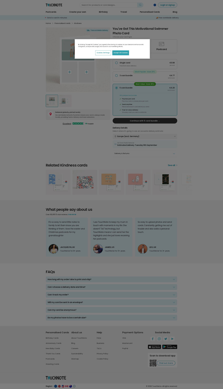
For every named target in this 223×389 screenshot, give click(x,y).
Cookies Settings (103, 53)
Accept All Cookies (121, 53)
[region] (112, 49)
